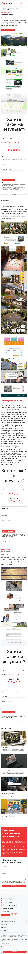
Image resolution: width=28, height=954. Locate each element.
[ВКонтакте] (9, 142)
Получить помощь (14, 885)
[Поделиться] (24, 138)
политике (19, 947)
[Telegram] (12, 142)
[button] (9, 150)
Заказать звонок (5, 914)
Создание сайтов (5, 12)
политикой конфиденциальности (10, 184)
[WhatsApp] (15, 142)
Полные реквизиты (12, 940)
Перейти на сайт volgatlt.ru (8, 29)
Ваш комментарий (6, 169)
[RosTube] (15, 914)
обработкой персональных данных (11, 883)
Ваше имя (4, 164)
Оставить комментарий (8, 179)
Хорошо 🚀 (14, 951)
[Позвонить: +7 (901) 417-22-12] (21, 3)
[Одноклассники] (18, 142)
